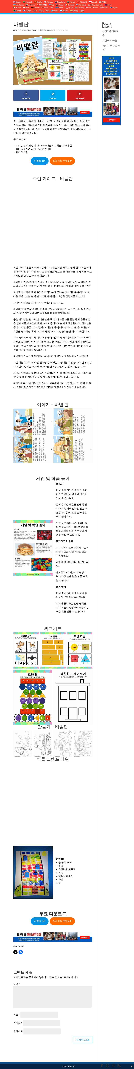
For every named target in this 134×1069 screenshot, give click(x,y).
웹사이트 (18, 1031)
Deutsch (37, 8)
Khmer (109, 5)
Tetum (46, 8)
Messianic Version (91, 8)
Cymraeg (80, 8)
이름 (16, 1014)
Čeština (28, 11)
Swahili (18, 11)
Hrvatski (105, 8)
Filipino (115, 8)
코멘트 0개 (63, 30)
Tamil (47, 11)
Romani (60, 8)
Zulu (52, 8)
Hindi (35, 11)
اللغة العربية (69, 8)
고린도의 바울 (109, 40)
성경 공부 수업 (51, 30)
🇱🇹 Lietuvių (74, 11)
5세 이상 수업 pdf (62, 161)
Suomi (55, 11)
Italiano (18, 8)
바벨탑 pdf (39, 161)
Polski (27, 8)
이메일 (17, 1023)
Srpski (82, 11)
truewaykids (26, 30)
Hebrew (65, 11)
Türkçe (41, 11)
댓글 (16, 984)
